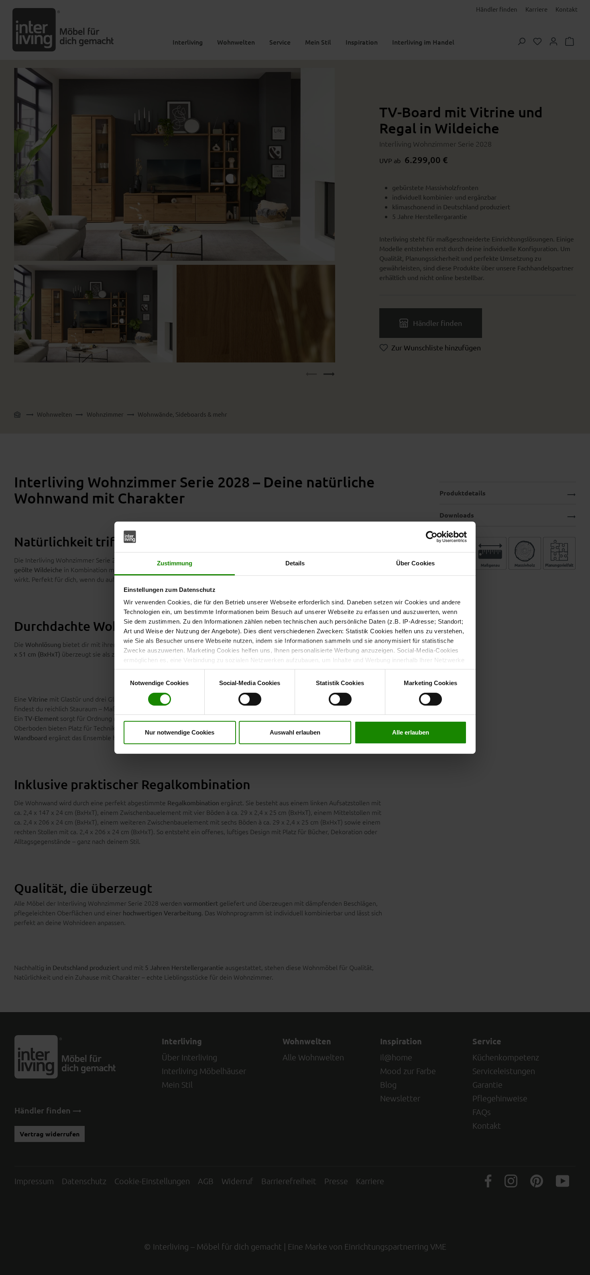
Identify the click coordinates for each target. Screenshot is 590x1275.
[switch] (249, 699)
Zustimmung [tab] (175, 563)
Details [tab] (295, 563)
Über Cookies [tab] (415, 563)
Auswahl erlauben (295, 732)
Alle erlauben (410, 732)
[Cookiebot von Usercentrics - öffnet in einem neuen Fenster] (432, 537)
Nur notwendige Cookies (179, 732)
